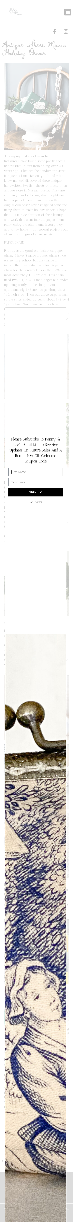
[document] (36, 611)
